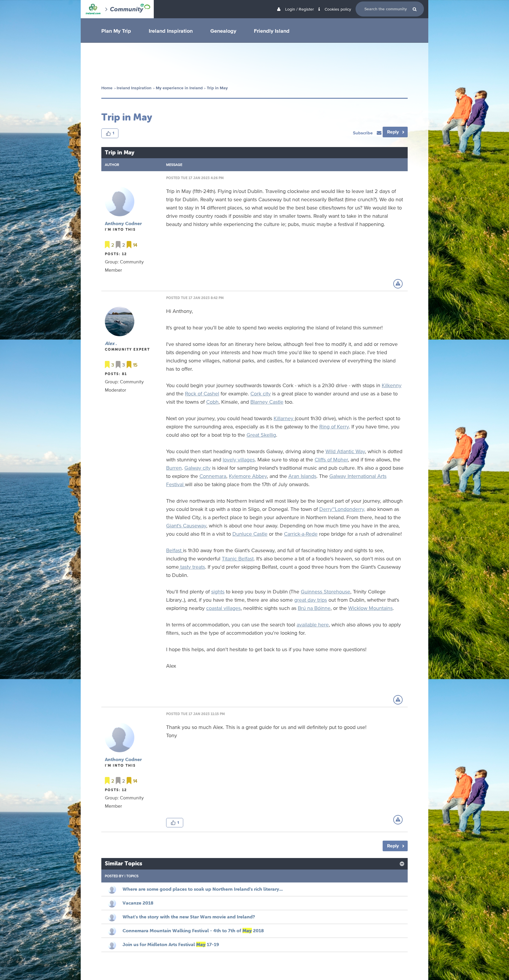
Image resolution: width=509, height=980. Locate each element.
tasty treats (192, 566)
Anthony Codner (123, 223)
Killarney (284, 418)
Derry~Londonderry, (342, 509)
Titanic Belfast (238, 558)
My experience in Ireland (179, 88)
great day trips (310, 599)
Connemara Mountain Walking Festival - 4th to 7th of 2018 (193, 930)
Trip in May (217, 88)
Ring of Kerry (334, 426)
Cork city (260, 393)
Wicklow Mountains (370, 608)
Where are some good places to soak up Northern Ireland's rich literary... (203, 889)
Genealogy (223, 30)
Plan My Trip (116, 30)
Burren (174, 467)
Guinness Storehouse (325, 591)
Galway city (197, 467)
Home (107, 88)
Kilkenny (391, 385)
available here (313, 624)
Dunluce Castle (249, 533)
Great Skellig (261, 434)
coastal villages (223, 608)
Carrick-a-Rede (301, 533)
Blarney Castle (266, 401)
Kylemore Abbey (248, 476)
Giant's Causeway (186, 525)
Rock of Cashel (202, 393)
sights (217, 591)
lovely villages (239, 459)
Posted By (114, 875)
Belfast (174, 550)
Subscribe (363, 132)
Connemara (212, 476)
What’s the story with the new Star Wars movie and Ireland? (189, 916)
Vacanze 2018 (138, 902)
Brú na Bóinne (314, 608)
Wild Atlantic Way (345, 451)
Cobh (212, 401)
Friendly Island (272, 30)
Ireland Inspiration (171, 30)
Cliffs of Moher (331, 459)
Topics (132, 875)
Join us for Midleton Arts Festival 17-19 (171, 944)
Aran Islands (302, 476)
